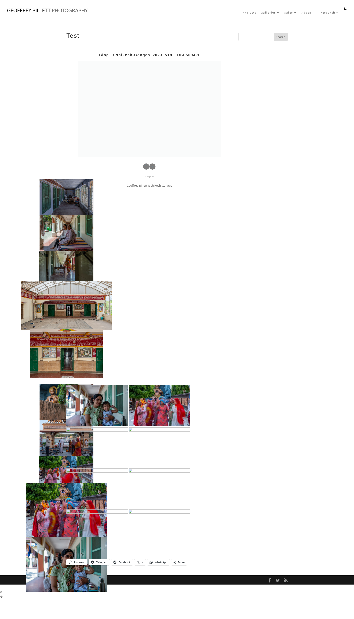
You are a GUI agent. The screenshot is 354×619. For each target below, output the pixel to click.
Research (327, 12)
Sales (288, 12)
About (306, 12)
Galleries (268, 12)
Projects (249, 12)
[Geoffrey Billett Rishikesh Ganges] (149, 110)
